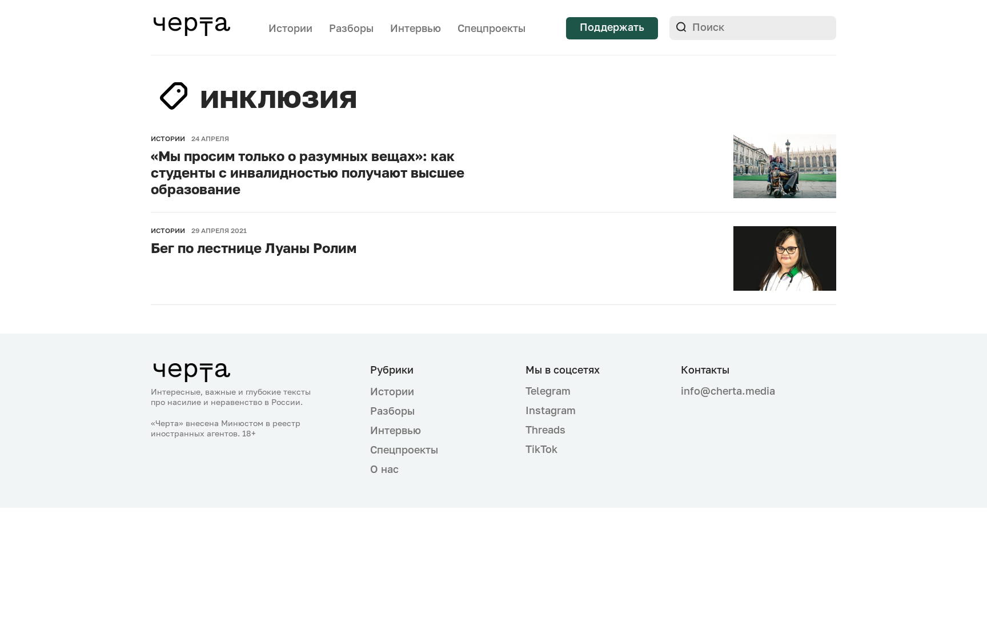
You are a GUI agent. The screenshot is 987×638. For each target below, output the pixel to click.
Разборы (351, 28)
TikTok (541, 449)
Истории (290, 28)
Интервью (415, 28)
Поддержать (612, 27)
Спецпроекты (491, 28)
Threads (545, 429)
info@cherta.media (728, 391)
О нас (384, 469)
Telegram (548, 390)
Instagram (550, 410)
